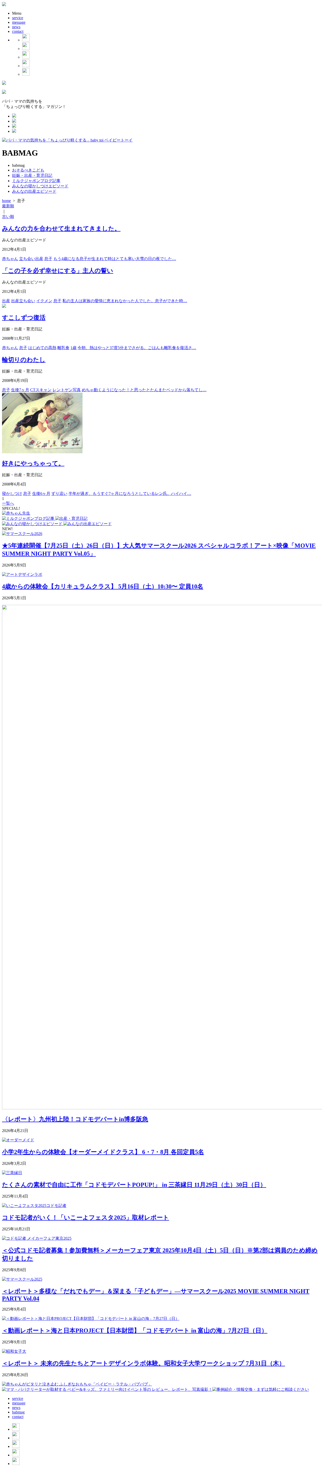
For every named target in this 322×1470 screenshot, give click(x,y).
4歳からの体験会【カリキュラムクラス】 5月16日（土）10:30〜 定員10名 (102, 586)
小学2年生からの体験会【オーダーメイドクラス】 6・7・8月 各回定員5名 (103, 1152)
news (16, 27)
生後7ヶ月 (20, 390)
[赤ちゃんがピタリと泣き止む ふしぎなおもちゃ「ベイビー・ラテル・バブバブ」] (77, 1384)
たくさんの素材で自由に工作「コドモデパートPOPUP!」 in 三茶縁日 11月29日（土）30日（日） (134, 1184)
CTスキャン (41, 390)
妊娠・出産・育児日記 (32, 175)
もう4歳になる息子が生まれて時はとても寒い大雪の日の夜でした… (114, 259)
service (17, 18)
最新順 (8, 206)
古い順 (8, 216)
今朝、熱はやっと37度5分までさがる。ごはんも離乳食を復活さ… (136, 348)
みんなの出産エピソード (34, 191)
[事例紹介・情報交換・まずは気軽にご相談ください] (260, 1389)
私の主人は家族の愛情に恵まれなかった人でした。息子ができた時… (124, 301)
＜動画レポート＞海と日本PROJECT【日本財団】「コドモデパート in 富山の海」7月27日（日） (134, 1330)
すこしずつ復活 (24, 317)
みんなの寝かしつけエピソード (40, 186)
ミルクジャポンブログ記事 (36, 181)
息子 (48, 259)
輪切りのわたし (24, 359)
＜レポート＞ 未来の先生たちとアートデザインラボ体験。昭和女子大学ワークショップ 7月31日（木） (143, 1363)
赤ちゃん (10, 259)
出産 (6, 301)
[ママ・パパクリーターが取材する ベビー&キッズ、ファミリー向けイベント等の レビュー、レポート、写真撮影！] (107, 1389)
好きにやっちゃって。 (33, 463)
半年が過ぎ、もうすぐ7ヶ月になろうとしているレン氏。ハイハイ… (129, 493)
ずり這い (59, 493)
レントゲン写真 (67, 390)
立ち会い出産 (31, 259)
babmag (18, 1412)
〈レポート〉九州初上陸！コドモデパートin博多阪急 (75, 1119)
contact (17, 31)
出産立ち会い (23, 301)
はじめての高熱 (42, 348)
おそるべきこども (28, 170)
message (18, 22)
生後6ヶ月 (41, 493)
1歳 (73, 348)
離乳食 (63, 348)
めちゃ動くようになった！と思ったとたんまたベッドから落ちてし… (144, 390)
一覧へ (8, 503)
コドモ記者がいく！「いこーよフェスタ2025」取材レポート (85, 1217)
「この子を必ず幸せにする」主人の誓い (57, 270)
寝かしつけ (12, 493)
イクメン (44, 301)
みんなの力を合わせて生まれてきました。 (61, 228)
